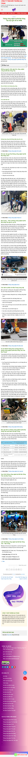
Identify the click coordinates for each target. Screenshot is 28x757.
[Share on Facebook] (9, 570)
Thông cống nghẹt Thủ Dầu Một (10, 722)
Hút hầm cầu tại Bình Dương (9, 701)
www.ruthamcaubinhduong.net (12, 658)
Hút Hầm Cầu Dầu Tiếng (8, 705)
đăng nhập (9, 634)
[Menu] (2, 9)
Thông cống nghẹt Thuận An (9, 726)
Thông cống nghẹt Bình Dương (10, 719)
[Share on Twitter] (12, 570)
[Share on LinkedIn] (19, 570)
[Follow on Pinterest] (10, 667)
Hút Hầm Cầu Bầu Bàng (8, 708)
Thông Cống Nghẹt (22, 13)
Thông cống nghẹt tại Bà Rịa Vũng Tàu (17, 59)
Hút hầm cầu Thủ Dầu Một (9, 687)
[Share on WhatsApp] (7, 570)
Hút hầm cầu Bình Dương (8, 685)
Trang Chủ (4, 13)
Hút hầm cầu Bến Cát (7, 696)
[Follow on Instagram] (5, 667)
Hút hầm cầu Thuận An (8, 689)
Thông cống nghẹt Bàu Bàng (9, 733)
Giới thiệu (5, 676)
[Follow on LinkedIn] (12, 667)
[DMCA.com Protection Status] (5, 662)
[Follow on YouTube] (14, 667)
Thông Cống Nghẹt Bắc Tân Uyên (10, 740)
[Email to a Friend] (14, 570)
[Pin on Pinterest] (16, 570)
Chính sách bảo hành (7, 680)
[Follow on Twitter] (7, 667)
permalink (23, 574)
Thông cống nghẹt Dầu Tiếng (9, 735)
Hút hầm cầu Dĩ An (7, 692)
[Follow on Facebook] (3, 667)
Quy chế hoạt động (7, 678)
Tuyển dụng (5, 683)
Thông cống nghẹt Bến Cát (9, 731)
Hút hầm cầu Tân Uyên (8, 694)
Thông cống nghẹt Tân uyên (9, 729)
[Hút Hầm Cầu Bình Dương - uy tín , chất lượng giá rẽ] (14, 9)
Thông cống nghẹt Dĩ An (8, 724)
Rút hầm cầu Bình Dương (8, 699)
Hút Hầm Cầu (11, 13)
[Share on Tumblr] (21, 570)
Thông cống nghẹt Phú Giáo (9, 738)
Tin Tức (14, 16)
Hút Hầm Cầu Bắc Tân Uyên (9, 710)
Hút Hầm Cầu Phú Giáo (8, 703)
